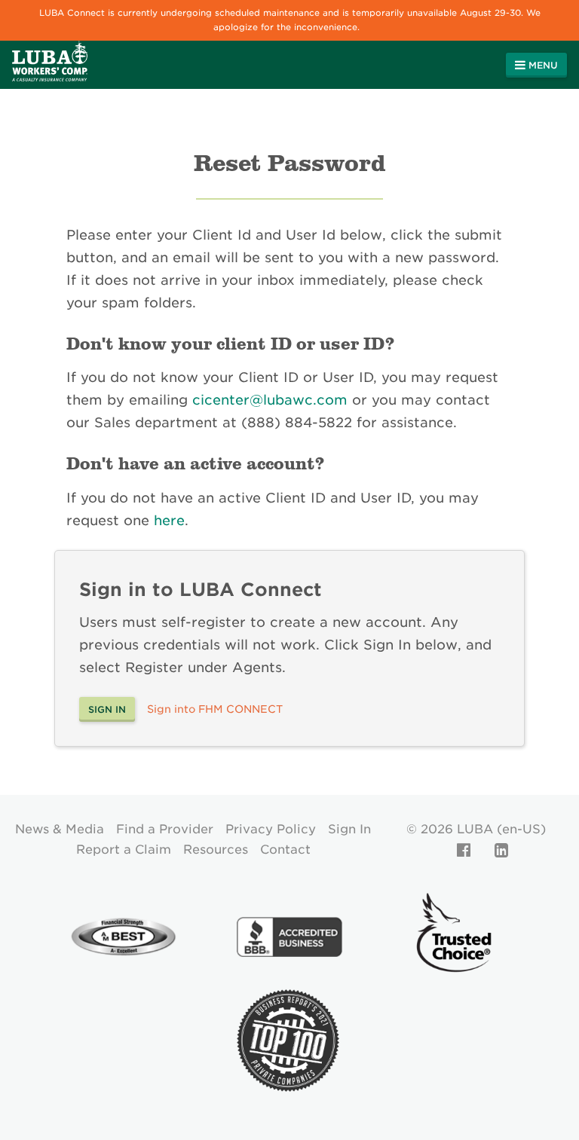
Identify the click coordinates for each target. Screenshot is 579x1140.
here (169, 520)
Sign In (349, 829)
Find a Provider (164, 829)
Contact (285, 849)
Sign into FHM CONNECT (215, 709)
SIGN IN (107, 709)
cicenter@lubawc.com (270, 400)
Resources (215, 849)
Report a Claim (123, 849)
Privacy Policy (270, 829)
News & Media (59, 829)
